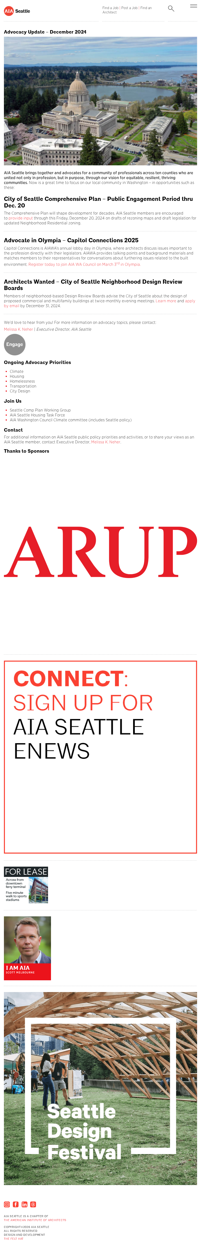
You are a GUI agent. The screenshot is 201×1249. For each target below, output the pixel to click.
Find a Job (110, 8)
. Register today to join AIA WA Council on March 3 (71, 264)
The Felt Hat (14, 1239)
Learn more (166, 301)
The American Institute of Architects (35, 1220)
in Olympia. (130, 264)
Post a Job (129, 8)
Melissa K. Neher (18, 329)
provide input (21, 218)
